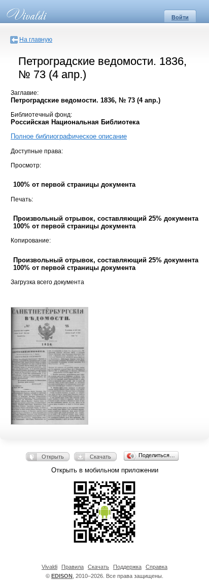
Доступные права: (37, 151)
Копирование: (31, 240)
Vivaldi (49, 567)
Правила (72, 567)
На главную (35, 39)
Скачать (100, 457)
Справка (156, 567)
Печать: (22, 199)
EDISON (62, 576)
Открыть (53, 457)
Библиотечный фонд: (41, 114)
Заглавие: (25, 92)
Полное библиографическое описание (69, 136)
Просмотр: (26, 165)
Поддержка (127, 567)
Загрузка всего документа (47, 282)
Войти (180, 17)
